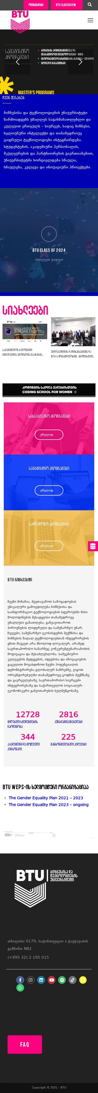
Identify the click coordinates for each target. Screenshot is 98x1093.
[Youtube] (52, 980)
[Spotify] (62, 980)
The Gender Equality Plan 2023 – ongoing (49, 805)
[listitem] (52, 805)
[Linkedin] (41, 980)
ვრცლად (46, 435)
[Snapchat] (83, 980)
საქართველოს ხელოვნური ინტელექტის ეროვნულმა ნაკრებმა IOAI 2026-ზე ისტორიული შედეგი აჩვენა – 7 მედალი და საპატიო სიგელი (22, 352)
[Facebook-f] (20, 980)
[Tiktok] (72, 980)
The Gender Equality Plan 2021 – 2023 (46, 798)
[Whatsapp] (20, 988)
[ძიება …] (90, 5)
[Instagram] (31, 980)
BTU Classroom (66, 5)
